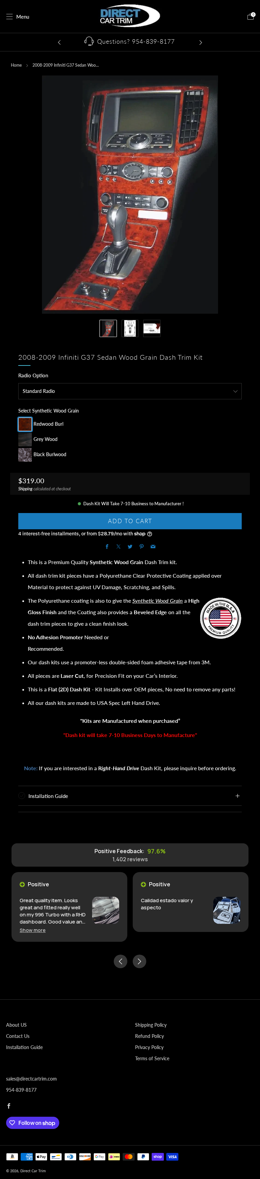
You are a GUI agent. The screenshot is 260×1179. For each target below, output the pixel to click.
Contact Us (17, 1036)
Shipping (25, 488)
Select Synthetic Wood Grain (48, 411)
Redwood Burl (48, 424)
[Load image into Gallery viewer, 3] (151, 328)
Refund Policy (149, 1036)
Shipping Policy (151, 1025)
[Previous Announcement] (59, 42)
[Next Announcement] (200, 42)
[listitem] (130, 42)
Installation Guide (24, 1047)
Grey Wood (46, 439)
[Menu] (9, 16)
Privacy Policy (149, 1047)
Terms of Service (152, 1058)
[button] (33, 930)
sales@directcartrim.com (31, 1079)
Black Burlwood (50, 454)
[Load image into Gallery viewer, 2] (130, 328)
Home (16, 65)
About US (16, 1025)
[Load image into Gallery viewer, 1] (108, 328)
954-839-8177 (21, 1090)
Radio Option (33, 375)
